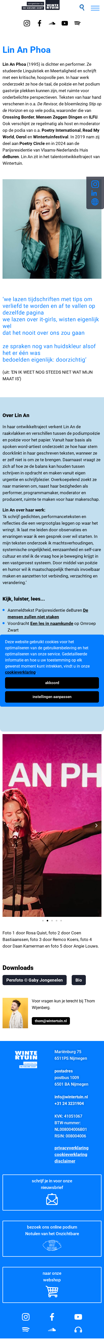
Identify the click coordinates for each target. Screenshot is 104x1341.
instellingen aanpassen (52, 696)
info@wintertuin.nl (71, 1097)
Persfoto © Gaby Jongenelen (34, 980)
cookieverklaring (20, 672)
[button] (82, 7)
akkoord (52, 683)
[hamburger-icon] (95, 8)
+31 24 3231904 (69, 1103)
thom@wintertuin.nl (51, 1021)
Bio (78, 980)
